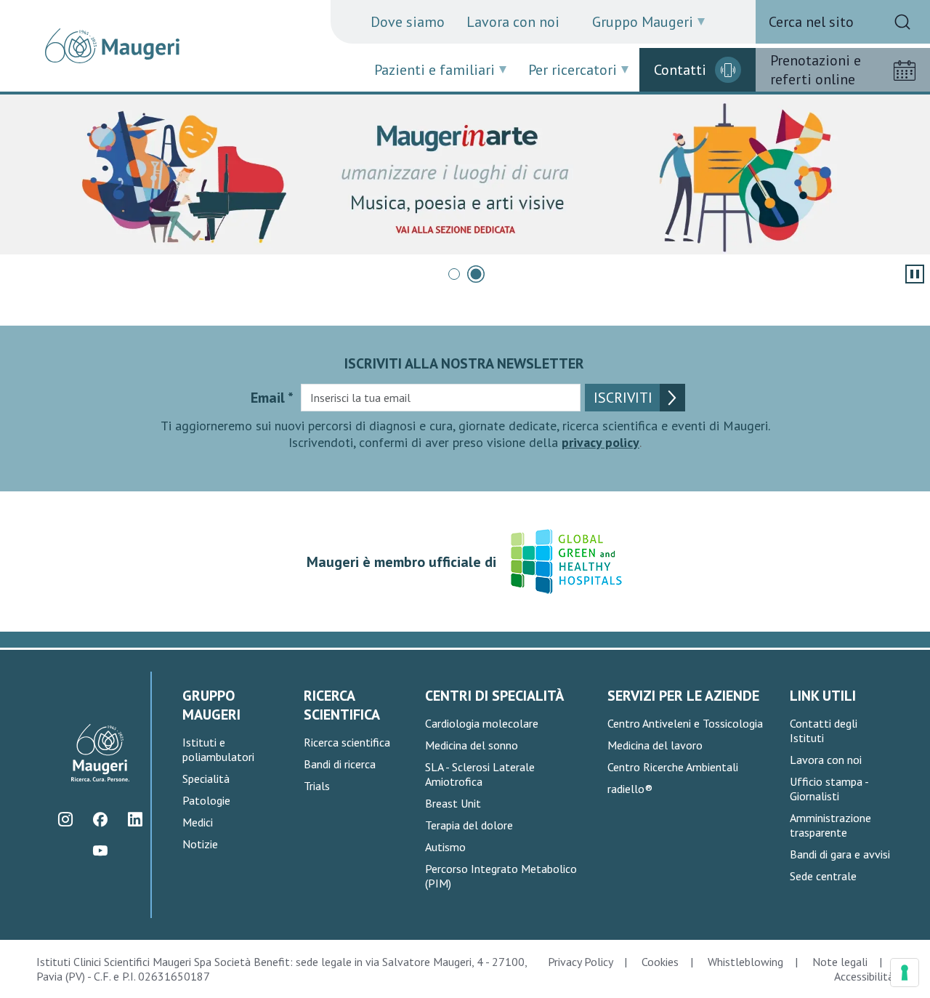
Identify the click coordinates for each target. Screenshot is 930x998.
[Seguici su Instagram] (65, 819)
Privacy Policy (580, 961)
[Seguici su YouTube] (100, 850)
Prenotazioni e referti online (815, 70)
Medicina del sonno (471, 745)
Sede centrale (823, 876)
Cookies (660, 961)
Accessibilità (864, 976)
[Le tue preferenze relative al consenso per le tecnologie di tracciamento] (904, 972)
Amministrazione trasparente (830, 825)
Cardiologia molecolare (481, 723)
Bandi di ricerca (340, 764)
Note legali (840, 961)
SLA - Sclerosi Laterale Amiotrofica (480, 774)
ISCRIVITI (623, 397)
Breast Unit (453, 803)
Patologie (206, 800)
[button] (454, 274)
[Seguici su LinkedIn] (135, 819)
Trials (317, 785)
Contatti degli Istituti (823, 730)
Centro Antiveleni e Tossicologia (685, 723)
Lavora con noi (512, 21)
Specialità (206, 778)
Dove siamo (408, 21)
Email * (272, 397)
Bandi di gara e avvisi (840, 854)
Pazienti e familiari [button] (434, 69)
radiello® (629, 788)
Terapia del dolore (469, 825)
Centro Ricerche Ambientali (672, 767)
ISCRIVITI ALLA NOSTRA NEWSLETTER (464, 363)
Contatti (680, 69)
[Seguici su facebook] (100, 819)
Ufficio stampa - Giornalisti (829, 788)
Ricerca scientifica (347, 742)
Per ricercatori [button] (572, 69)
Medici (197, 822)
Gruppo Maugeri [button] (642, 21)
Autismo (445, 847)
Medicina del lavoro (655, 745)
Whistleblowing (745, 961)
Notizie (200, 844)
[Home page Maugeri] (112, 45)
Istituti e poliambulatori (218, 749)
